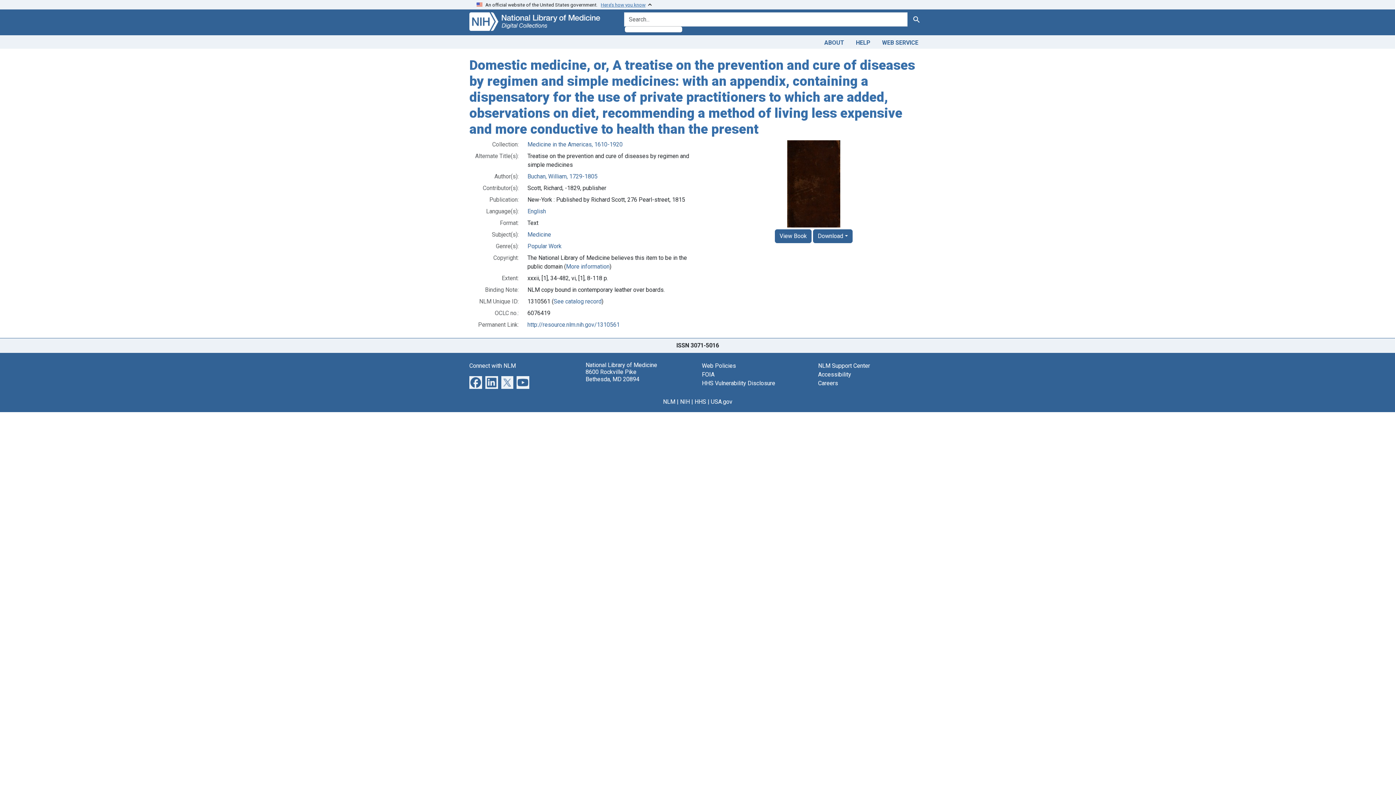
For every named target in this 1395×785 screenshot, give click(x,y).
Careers (828, 383)
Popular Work (544, 246)
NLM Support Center (844, 365)
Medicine (539, 234)
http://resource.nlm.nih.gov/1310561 (573, 324)
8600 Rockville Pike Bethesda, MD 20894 (612, 375)
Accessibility (834, 374)
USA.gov (721, 401)
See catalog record (578, 301)
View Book (793, 236)
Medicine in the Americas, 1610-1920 (575, 144)
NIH (685, 401)
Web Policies (719, 365)
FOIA (708, 374)
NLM (669, 401)
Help (863, 42)
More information (588, 266)
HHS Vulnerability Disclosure (738, 383)
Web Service (900, 42)
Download (830, 236)
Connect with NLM (492, 365)
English (536, 211)
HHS (700, 401)
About (834, 42)
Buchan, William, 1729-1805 (562, 176)
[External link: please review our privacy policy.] (475, 382)
